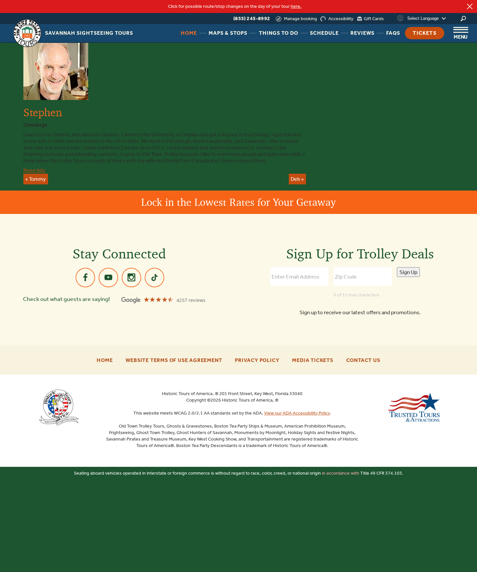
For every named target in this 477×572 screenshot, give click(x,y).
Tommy (37, 179)
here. (296, 6)
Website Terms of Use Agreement (174, 360)
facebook (85, 277)
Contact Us (363, 360)
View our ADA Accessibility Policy (297, 413)
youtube (108, 277)
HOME (189, 33)
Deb (295, 179)
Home (105, 360)
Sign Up (408, 272)
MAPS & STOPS (228, 33)
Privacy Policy (257, 360)
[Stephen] (55, 70)
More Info (34, 170)
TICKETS (424, 33)
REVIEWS (362, 33)
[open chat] (456, 556)
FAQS (393, 33)
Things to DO (278, 33)
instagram (131, 277)
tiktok (154, 277)
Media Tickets (312, 360)
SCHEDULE (324, 33)
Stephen (42, 112)
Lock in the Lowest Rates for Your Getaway (238, 202)
